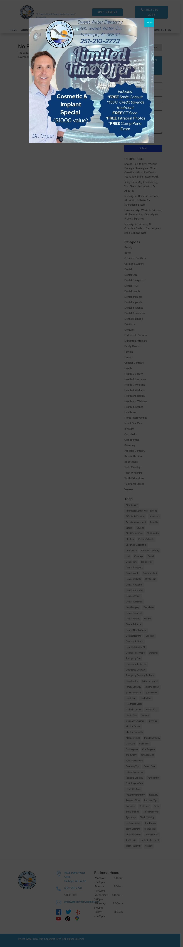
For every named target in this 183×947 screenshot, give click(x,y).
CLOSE (149, 22)
